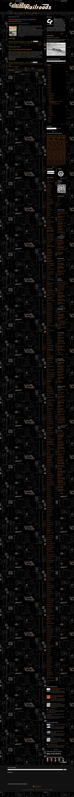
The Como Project (60, 392)
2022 (49, 73)
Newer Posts (11, 70)
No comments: (27, 41)
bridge (48, 215)
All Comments (50, 173)
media (48, 447)
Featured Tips (54, 157)
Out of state (63, 157)
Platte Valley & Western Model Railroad (60, 475)
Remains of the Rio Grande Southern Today (60, 378)
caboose (12, 63)
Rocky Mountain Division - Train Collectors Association (61, 481)
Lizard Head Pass (50, 432)
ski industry (49, 589)
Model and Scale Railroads (33, 63)
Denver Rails (59, 394)
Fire (65, 154)
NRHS (48, 486)
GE (47, 368)
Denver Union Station (61, 145)
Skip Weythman (63, 164)
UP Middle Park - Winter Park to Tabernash (60, 253)
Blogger (50, 789)
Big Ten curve (49, 209)
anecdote (48, 193)
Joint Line (18, 42)
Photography (60, 156)
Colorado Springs (50, 263)
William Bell (49, 672)
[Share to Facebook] (36, 41)
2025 (49, 68)
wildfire (64, 158)
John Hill (64, 159)
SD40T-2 (48, 576)
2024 (49, 70)
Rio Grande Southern (50, 551)
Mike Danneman (56, 158)
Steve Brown (49, 610)
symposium (49, 621)
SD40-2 (48, 574)
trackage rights (49, 632)
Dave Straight (49, 286)
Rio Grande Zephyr (50, 554)
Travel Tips (49, 638)
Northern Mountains (61, 286)
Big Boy (48, 207)
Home (26, 70)
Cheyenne (48, 225)
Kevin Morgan (50, 146)
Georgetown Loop (50, 372)
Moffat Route (22, 42)
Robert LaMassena (50, 556)
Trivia (48, 642)
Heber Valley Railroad (61, 321)
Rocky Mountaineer (50, 560)
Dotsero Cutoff (49, 308)
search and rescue (50, 578)
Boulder (48, 213)
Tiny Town (23, 53)
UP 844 (48, 653)
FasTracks (48, 343)
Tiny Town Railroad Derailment (20, 49)
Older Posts (40, 70)
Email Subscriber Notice (52, 744)
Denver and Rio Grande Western (56, 137)
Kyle (47, 425)
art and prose (49, 199)
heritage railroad (22, 63)
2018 (49, 79)
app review (49, 195)
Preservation (60, 146)
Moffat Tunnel (49, 464)
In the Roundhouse (53, 153)
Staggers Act (49, 604)
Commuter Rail (62, 148)
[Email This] (33, 41)
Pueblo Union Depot (50, 532)
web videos (40, 42)
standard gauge (50, 158)
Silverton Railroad (50, 587)
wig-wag (48, 668)
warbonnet (48, 662)
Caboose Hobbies (60, 433)
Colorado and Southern (51, 152)
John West (48, 412)
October (50, 96)
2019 (49, 78)
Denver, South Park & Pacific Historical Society (61, 397)
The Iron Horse (60, 354)
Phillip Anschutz (49, 507)
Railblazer (59, 352)
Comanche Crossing (50, 269)
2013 (49, 87)
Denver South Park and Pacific (51, 165)
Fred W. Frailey (49, 362)
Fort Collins (49, 360)
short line (48, 583)
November (51, 95)
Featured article (49, 345)
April (50, 110)
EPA (47, 334)
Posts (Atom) (28, 74)
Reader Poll (49, 541)
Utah (47, 655)
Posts (49, 171)
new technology (60, 163)
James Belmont (49, 408)
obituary (48, 488)
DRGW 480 (49, 316)
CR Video (48, 277)
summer (48, 613)
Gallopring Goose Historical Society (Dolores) (60, 363)
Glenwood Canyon (50, 374)
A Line (48, 179)
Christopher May (55, 159)
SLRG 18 (48, 595)
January (50, 115)
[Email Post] (32, 41)
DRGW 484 (49, 318)
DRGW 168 (49, 312)
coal (47, 243)
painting (48, 503)
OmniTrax (48, 492)
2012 (49, 89)
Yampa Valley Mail (50, 680)
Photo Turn (49, 513)
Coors (48, 275)
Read (10, 13)
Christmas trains (49, 159)
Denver (57, 152)
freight (14, 42)
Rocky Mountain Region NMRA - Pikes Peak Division (61, 490)
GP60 (48, 385)
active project (49, 186)
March (50, 112)
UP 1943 (48, 647)
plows (51, 160)
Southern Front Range (61, 284)
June (50, 107)
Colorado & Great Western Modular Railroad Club (60, 436)
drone (48, 323)
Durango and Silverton (60, 144)
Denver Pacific (49, 292)
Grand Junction (49, 389)
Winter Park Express (50, 677)
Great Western (60, 159)
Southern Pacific (56, 154)
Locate (21, 13)
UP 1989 (53, 151)
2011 (49, 90)
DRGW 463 (49, 314)
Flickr (59, 157)
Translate (50, 129)
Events (48, 142)
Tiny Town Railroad (15, 66)
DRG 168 (48, 310)
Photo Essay (49, 509)
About (27, 13)
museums (49, 144)
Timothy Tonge (49, 630)
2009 (49, 117)
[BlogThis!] (34, 41)
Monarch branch (49, 466)
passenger (41, 63)
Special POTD (49, 602)
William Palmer (49, 674)
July (49, 105)
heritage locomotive (50, 397)
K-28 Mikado (49, 416)
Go (15, 13)
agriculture (48, 189)
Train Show (49, 634)
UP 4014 (48, 651)
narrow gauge (51, 139)
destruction (49, 306)
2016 (49, 82)
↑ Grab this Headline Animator (37, 787)
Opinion (64, 142)
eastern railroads (50, 330)
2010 (49, 92)
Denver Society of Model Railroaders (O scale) (61, 448)
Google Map (49, 378)
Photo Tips (48, 160)
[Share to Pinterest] (37, 41)
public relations (49, 524)
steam (9, 65)
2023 (49, 71)
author (48, 205)
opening (48, 494)
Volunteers (62, 154)
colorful (48, 267)
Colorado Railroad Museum (59, 141)
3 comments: (27, 62)
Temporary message (50, 623)
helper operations (50, 393)
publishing (48, 526)
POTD (64, 139)
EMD (61, 161)
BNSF (12, 42)
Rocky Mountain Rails (61, 484)
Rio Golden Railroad (61, 417)
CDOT (56, 156)
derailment (16, 63)
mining (48, 451)
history (27, 63)
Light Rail (48, 430)
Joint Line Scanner (60, 219)
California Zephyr (50, 221)
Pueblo (48, 528)
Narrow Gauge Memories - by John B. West (61, 350)
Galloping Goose (57, 164)
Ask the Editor (49, 201)
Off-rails (61, 158)
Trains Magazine (32, 25)
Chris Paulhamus (50, 234)
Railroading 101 (49, 537)
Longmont (48, 437)
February (50, 113)
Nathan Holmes (57, 162)
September (51, 98)
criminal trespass (50, 279)
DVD (47, 328)
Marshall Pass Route (50, 444)
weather (48, 664)
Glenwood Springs (50, 376)
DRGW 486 (49, 320)
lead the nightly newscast (24, 51)
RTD (50, 147)
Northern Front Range (61, 282)
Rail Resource (60, 221)
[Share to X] (35, 41)
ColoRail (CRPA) (50, 265)
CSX (47, 281)
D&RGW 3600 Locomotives (53, 37)
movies (48, 469)
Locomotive (59, 153)
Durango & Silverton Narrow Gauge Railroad (61, 318)
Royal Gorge (49, 151)
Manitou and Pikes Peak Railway (52, 163)
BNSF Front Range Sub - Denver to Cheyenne (60, 244)
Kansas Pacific (49, 421)
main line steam (51, 156)
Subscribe (34, 13)
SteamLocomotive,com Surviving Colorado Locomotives (61, 296)
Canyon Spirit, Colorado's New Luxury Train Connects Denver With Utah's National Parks (57, 696)
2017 (49, 81)
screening (48, 572)
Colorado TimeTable (61, 211)
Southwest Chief (50, 600)
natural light (49, 479)
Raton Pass (49, 539)
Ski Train (49, 149)
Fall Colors (52, 164)
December (51, 93)
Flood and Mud (49, 355)
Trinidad (48, 640)
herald (48, 395)
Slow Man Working (51, 709)
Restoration (57, 151)
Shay (48, 581)
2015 (49, 84)
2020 (49, 76)
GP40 (48, 383)
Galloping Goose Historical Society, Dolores (60, 403)
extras (57, 148)
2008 (49, 118)
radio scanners (49, 535)
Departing (61, 160)
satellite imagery (50, 570)
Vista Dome (49, 657)
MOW (53, 144)
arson (48, 197)
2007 (49, 120)
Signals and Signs (50, 585)
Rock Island (49, 558)
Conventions (49, 155)
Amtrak (59, 142)
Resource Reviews (53, 161)
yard (47, 682)
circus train (49, 241)
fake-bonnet (49, 339)
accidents (62, 162)
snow (65, 162)
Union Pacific (34, 42)
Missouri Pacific (58, 165)
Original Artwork (49, 498)
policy (48, 518)
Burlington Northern (56, 160)
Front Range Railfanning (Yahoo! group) (61, 303)
